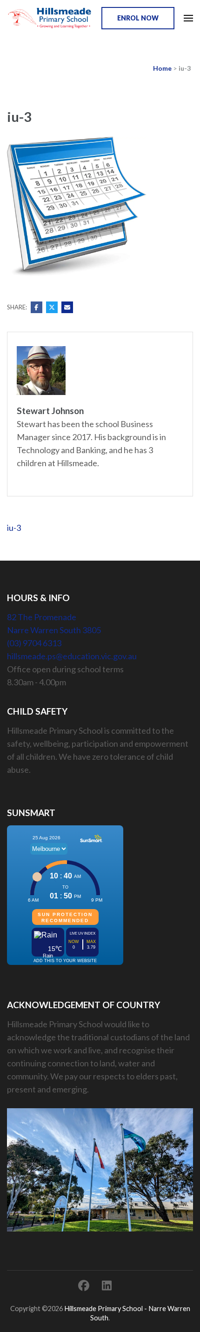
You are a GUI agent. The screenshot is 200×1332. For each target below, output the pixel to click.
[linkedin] (107, 1285)
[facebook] (83, 1285)
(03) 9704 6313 (34, 643)
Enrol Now (138, 18)
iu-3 (14, 527)
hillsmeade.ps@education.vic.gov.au (72, 656)
